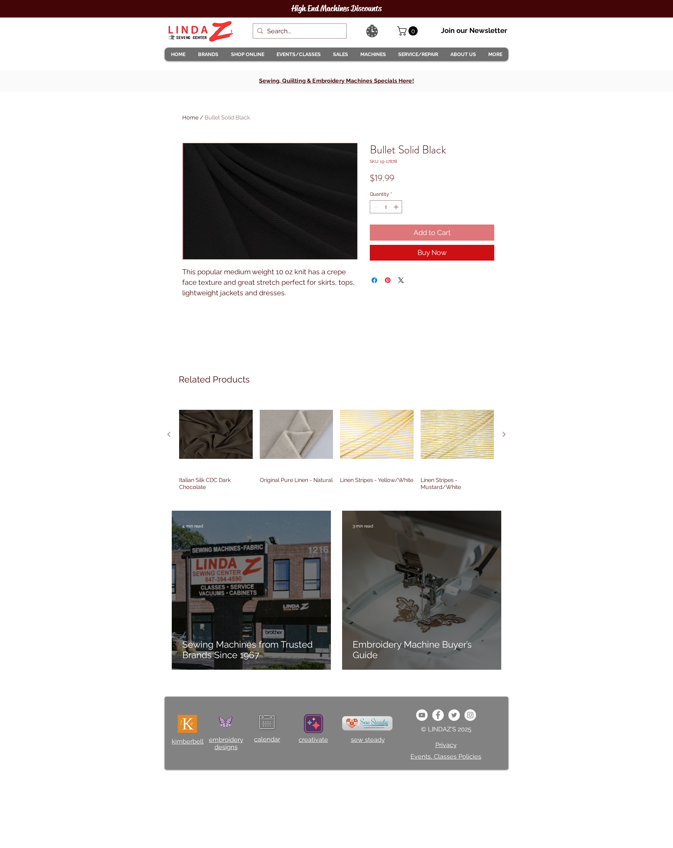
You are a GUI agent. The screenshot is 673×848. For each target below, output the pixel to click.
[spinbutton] (386, 207)
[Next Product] (504, 434)
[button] (207, 54)
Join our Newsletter (474, 30)
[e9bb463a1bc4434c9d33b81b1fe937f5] (422, 715)
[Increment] (396, 207)
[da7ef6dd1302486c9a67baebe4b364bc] (470, 715)
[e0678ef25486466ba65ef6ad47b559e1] (438, 715)
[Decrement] (375, 207)
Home (190, 117)
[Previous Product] (169, 434)
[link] (408, 31)
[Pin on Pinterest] (387, 280)
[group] (336, 448)
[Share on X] (401, 280)
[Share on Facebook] (374, 280)
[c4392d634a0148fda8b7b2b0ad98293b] (454, 715)
